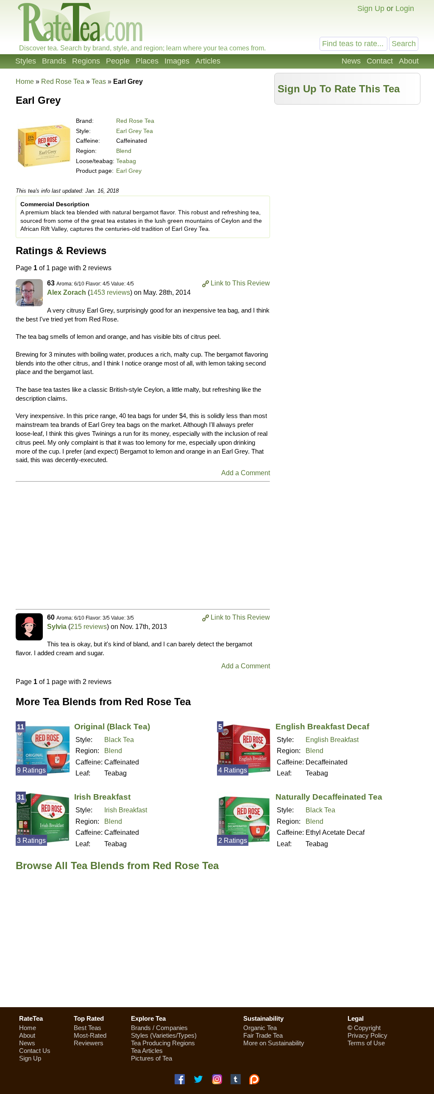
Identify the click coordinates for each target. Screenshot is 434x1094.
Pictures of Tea (151, 1058)
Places (147, 61)
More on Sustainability (273, 1043)
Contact (380, 61)
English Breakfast (332, 739)
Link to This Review (240, 283)
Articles (207, 61)
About (409, 61)
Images (176, 61)
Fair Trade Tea (263, 1035)
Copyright (367, 1027)
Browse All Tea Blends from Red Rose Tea (117, 865)
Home (25, 81)
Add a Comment (245, 472)
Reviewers (88, 1043)
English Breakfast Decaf (322, 726)
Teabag (126, 161)
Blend (123, 150)
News (351, 61)
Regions (86, 61)
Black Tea (119, 739)
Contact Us (34, 1050)
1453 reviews (110, 292)
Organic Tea (260, 1027)
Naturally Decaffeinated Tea (328, 796)
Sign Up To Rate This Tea (339, 88)
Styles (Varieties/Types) (164, 1035)
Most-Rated (90, 1035)
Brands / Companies (159, 1027)
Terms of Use (366, 1043)
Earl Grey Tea (134, 130)
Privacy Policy (367, 1035)
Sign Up (370, 8)
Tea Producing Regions (163, 1043)
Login (404, 8)
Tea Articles (147, 1050)
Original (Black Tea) (112, 726)
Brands (54, 61)
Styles (25, 61)
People (118, 61)
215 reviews (88, 626)
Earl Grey (129, 170)
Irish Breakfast (102, 796)
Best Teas (87, 1027)
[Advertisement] (347, 168)
